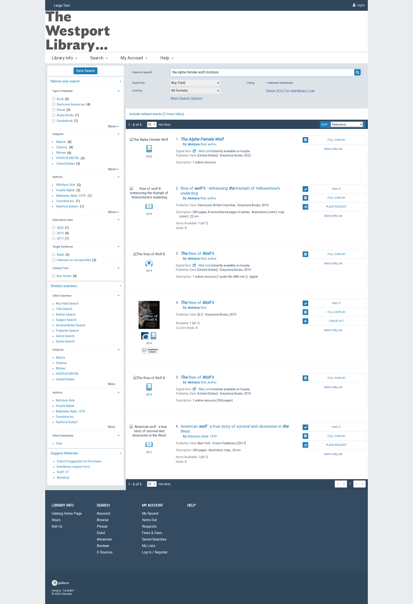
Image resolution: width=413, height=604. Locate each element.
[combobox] (195, 83)
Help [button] (165, 57)
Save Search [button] (85, 71)
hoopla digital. (65, 190)
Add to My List (333, 148)
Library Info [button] (63, 57)
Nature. (61, 142)
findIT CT (63, 472)
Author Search (66, 314)
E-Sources (104, 552)
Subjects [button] (57, 134)
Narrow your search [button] (65, 81)
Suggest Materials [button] (64, 453)
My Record (150, 513)
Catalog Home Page (67, 513)
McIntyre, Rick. (66, 185)
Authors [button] (57, 176)
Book (60, 99)
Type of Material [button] (62, 91)
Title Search (64, 309)
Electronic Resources (71, 104)
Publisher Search (67, 330)
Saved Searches (154, 539)
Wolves (61, 153)
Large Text (62, 5)
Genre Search (65, 336)
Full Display (336, 139)
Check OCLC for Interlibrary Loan (290, 91)
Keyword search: (143, 72)
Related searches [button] (64, 286)
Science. (62, 147)
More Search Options (186, 98)
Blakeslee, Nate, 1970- (71, 195)
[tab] (85, 81)
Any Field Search (67, 303)
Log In (361, 5)
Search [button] (97, 57)
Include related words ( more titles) (156, 114)
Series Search (65, 341)
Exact (101, 533)
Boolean (103, 546)
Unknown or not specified (74, 260)
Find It (336, 188)
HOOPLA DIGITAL (67, 158)
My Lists (148, 546)
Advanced (104, 539)
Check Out (336, 320)
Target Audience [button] (62, 246)
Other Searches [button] (61, 295)
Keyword (103, 513)
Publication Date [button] (62, 219)
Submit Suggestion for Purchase (79, 461)
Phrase (102, 526)
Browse (102, 520)
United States (65, 163)
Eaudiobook (65, 120)
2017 (60, 238)
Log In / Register (155, 552)
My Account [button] (132, 57)
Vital (59, 443)
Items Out (149, 520)
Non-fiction (64, 276)
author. (202, 144)
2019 (60, 233)
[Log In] (354, 5)
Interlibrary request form (73, 467)
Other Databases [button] (62, 435)
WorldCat (63, 477)
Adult (61, 254)
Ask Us (57, 526)
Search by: (139, 82)
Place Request (336, 206)
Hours (56, 520)
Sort (324, 124)
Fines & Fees (152, 533)
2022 (60, 227)
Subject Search (66, 320)
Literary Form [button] (60, 268)
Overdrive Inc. (65, 201)
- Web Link (203, 151)
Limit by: (137, 90)
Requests (149, 526)
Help (191, 505)
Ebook (61, 110)
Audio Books (65, 115)
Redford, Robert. (67, 206)
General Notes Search (70, 325)
